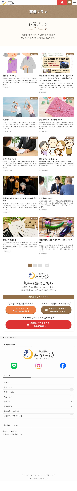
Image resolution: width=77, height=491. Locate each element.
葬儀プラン (8, 387)
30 (47, 265)
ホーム (6, 382)
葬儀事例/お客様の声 (12, 411)
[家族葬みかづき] (8, 2)
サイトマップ (49, 475)
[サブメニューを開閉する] (71, 387)
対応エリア (8, 397)
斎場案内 (7, 401)
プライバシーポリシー (36, 475)
